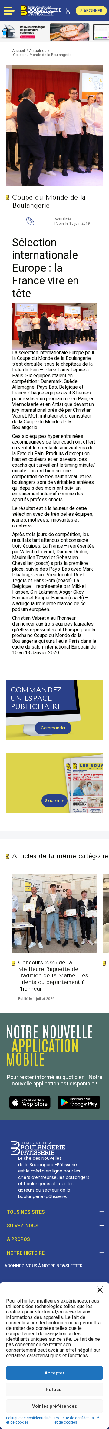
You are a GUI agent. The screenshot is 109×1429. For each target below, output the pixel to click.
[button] (100, 1289)
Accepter (54, 1373)
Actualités (37, 51)
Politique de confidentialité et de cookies (28, 1420)
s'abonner (91, 11)
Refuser (54, 1389)
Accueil (18, 51)
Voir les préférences (54, 1406)
